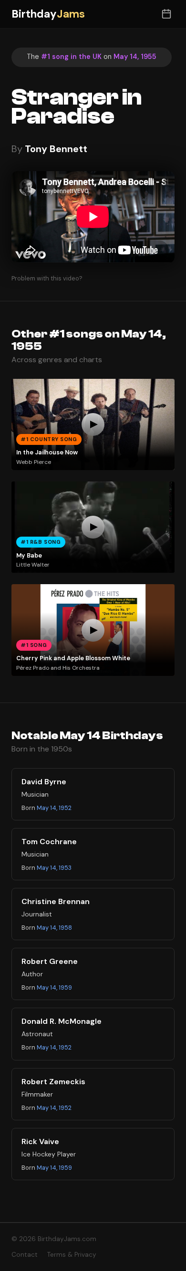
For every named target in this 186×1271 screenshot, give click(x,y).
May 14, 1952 (54, 808)
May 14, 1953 (54, 868)
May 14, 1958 (54, 928)
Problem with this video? (47, 278)
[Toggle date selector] (166, 14)
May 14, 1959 (54, 987)
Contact (24, 1255)
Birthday (48, 14)
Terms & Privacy (71, 1255)
